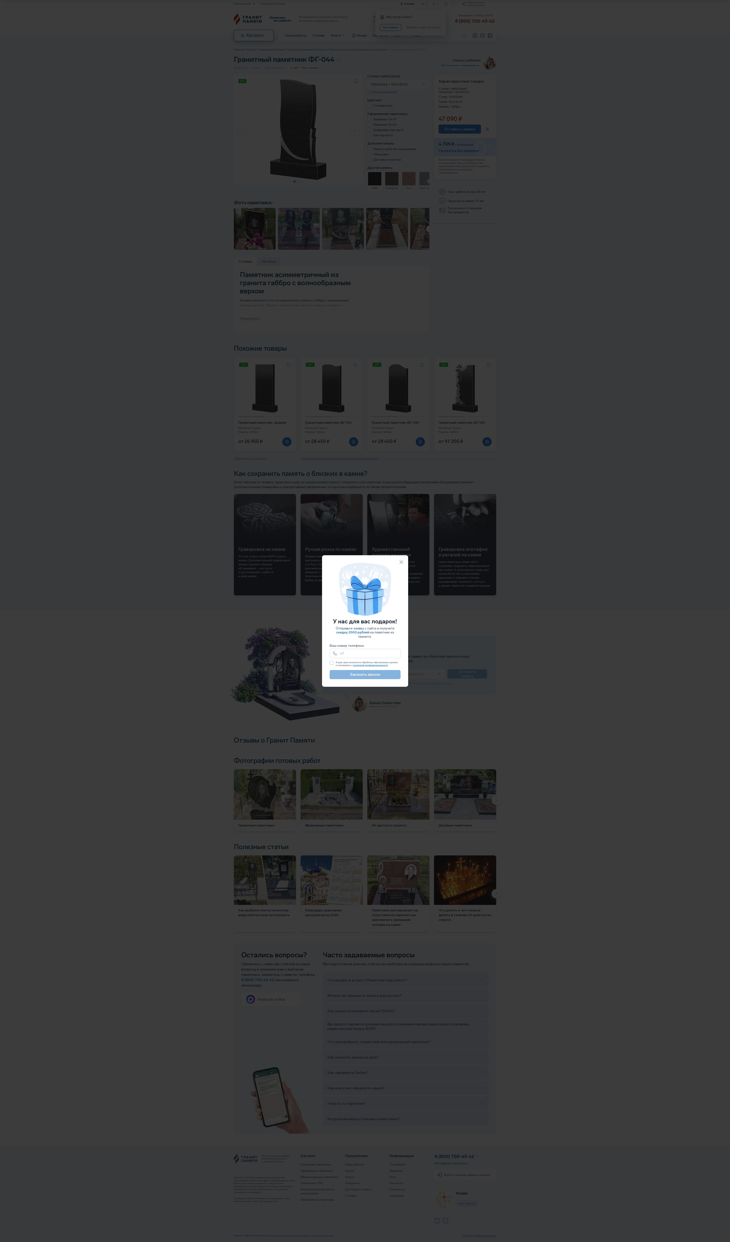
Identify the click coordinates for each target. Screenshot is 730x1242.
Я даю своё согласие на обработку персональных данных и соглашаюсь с (367, 664)
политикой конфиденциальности (370, 665)
